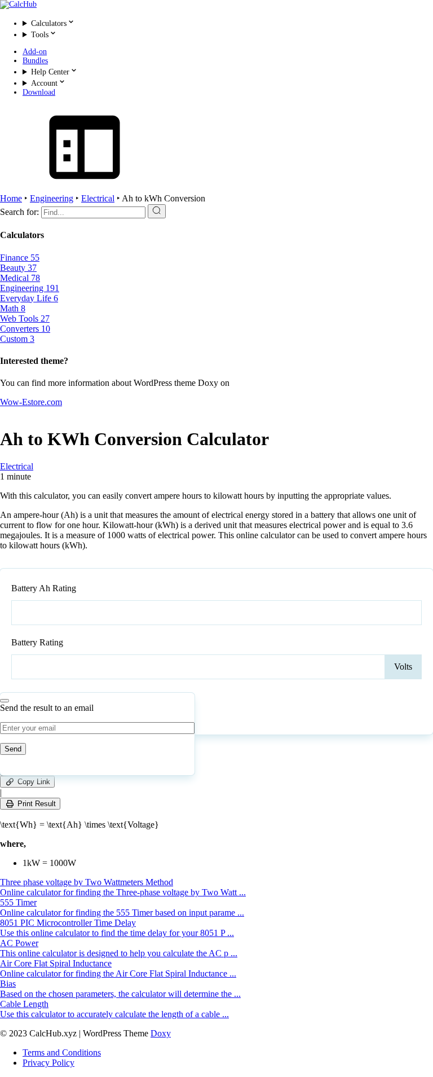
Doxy (161, 1033)
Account (44, 83)
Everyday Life (29, 298)
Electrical (97, 198)
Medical (20, 278)
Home (11, 198)
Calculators (49, 23)
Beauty (18, 267)
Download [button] (39, 92)
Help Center (50, 72)
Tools (39, 34)
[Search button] (157, 211)
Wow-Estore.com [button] (31, 402)
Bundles (35, 60)
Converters (25, 328)
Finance (19, 257)
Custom (17, 339)
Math (12, 308)
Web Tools (25, 318)
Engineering (51, 198)
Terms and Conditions (62, 1052)
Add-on (35, 51)
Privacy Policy (48, 1062)
